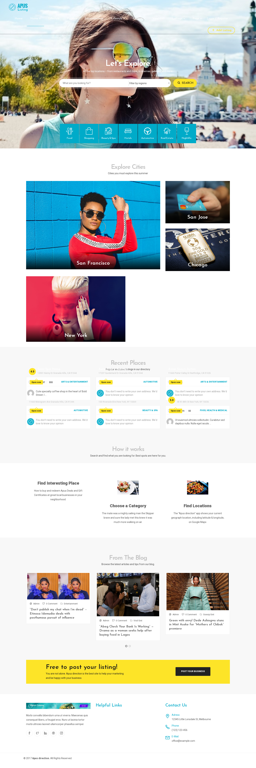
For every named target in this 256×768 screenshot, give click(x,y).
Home (18, 18)
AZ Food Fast (187, 398)
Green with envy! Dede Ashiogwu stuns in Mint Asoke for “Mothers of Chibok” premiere (196, 624)
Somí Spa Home (49, 369)
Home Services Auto (43, 398)
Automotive (150, 382)
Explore (138, 18)
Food (203, 410)
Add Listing (223, 30)
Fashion (72, 18)
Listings (177, 18)
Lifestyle (53, 18)
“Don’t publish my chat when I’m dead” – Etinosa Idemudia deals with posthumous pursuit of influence (58, 613)
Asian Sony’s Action (182, 369)
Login (210, 18)
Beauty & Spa (150, 410)
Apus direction (40, 758)
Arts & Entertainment (74, 382)
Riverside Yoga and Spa (116, 398)
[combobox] (149, 83)
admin (36, 604)
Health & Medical (217, 410)
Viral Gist (159, 18)
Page (196, 18)
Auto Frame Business (113, 369)
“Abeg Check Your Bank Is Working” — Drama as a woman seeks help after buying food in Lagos (126, 630)
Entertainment (94, 18)
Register (223, 18)
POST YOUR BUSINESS (193, 671)
